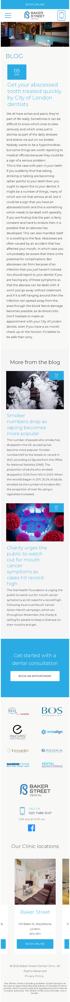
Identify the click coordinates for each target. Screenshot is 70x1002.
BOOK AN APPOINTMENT (35, 676)
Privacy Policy (34, 976)
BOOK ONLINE (35, 4)
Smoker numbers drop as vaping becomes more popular (27, 424)
